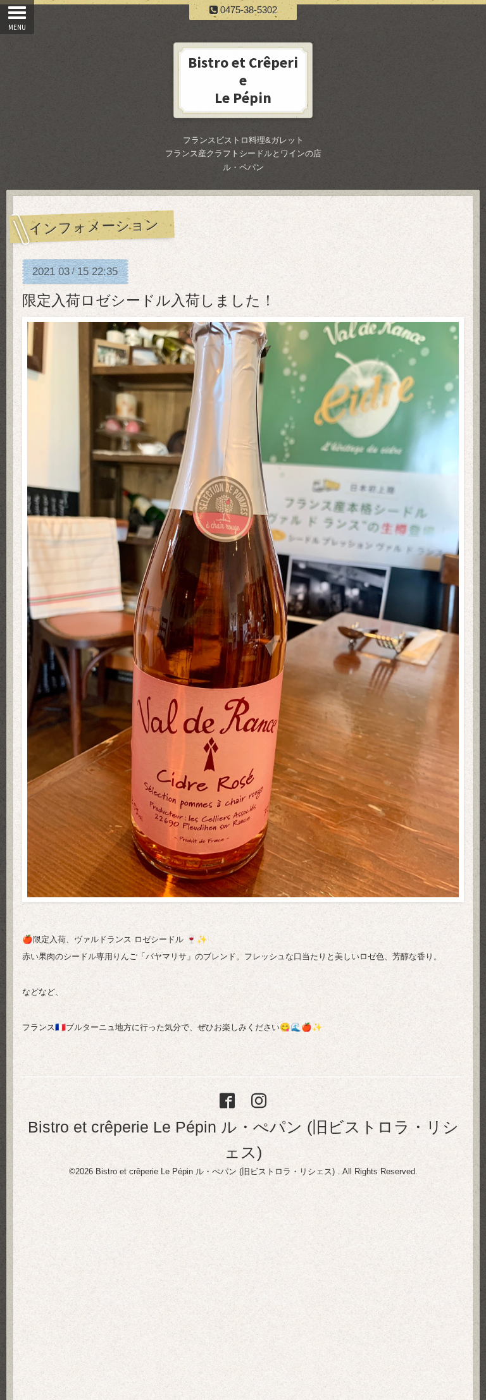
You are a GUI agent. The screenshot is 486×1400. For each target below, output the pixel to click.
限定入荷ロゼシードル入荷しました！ (148, 300)
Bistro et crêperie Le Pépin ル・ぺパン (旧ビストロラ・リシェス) (216, 1171)
